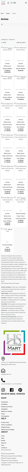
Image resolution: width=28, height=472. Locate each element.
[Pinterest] (20, 390)
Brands (8, 13)
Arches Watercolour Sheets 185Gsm (7, 94)
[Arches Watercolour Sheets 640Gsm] (7, 53)
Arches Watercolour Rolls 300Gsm (21, 94)
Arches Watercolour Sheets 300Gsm (20, 66)
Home (2, 13)
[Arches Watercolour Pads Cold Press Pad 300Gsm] (7, 140)
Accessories (7, 60)
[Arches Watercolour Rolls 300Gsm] (20, 81)
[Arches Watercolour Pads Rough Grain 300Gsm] (20, 171)
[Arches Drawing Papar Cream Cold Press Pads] (20, 203)
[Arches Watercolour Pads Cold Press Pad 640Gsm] (7, 171)
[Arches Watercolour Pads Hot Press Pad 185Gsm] (20, 109)
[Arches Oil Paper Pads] (7, 234)
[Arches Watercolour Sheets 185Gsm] (7, 81)
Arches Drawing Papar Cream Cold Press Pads (21, 216)
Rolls (17, 89)
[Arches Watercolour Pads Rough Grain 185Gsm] (7, 203)
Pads (4, 116)
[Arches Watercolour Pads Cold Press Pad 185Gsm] (20, 140)
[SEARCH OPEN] (11, 3)
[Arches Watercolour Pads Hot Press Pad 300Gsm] (7, 109)
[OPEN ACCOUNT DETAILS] (8, 3)
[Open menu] (26, 2)
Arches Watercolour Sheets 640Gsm (7, 66)
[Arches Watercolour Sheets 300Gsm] (20, 53)
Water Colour (21, 60)
